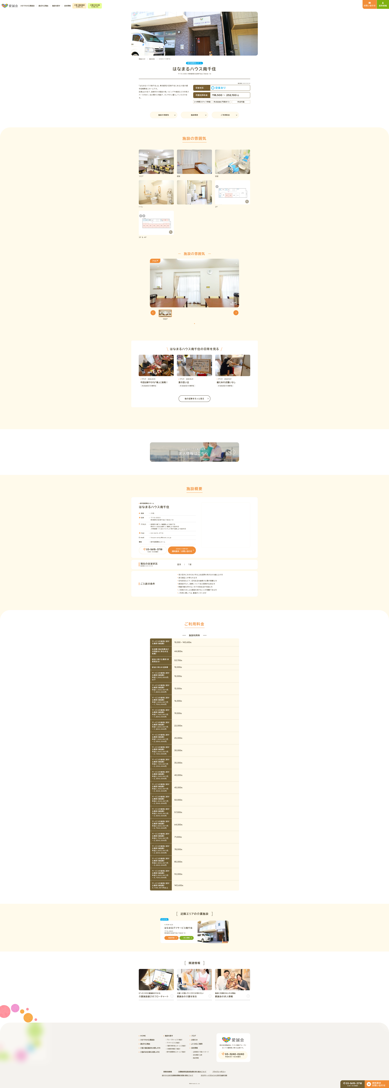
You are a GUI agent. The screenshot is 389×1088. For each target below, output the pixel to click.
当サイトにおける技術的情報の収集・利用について (177, 1075)
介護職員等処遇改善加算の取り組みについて (192, 1071)
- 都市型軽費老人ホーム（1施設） (175, 1052)
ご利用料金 (225, 115)
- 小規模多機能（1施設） (172, 1049)
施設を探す (152, 58)
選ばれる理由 (145, 1044)
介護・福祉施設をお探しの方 (150, 1048)
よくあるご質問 (196, 1044)
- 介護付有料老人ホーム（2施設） (175, 1046)
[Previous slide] (153, 312)
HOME (143, 1036)
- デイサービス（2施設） (172, 1042)
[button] (165, 315)
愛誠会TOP (142, 58)
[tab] (194, 323)
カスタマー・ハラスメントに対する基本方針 (214, 1075)
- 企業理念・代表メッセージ (200, 1052)
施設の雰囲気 (163, 115)
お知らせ (194, 1040)
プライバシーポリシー (219, 1071)
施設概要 (194, 115)
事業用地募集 (167, 1071)
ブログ (193, 1036)
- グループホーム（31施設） (173, 1039)
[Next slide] (235, 312)
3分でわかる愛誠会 (147, 1040)
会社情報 (194, 1048)
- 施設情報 (195, 1058)
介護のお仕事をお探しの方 (150, 1052)
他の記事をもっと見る (194, 399)
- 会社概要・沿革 (197, 1055)
